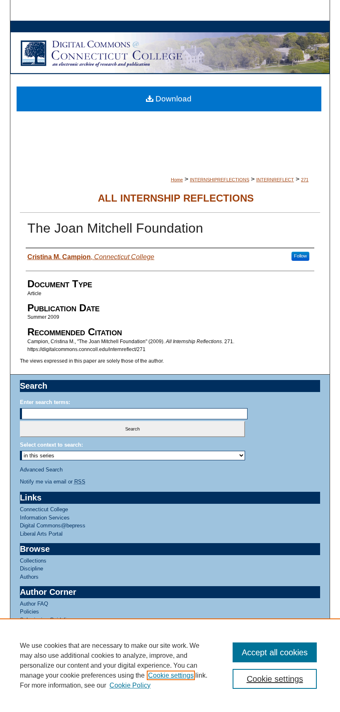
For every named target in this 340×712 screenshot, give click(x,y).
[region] (170, 665)
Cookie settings (171, 675)
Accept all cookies (275, 652)
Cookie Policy (130, 685)
